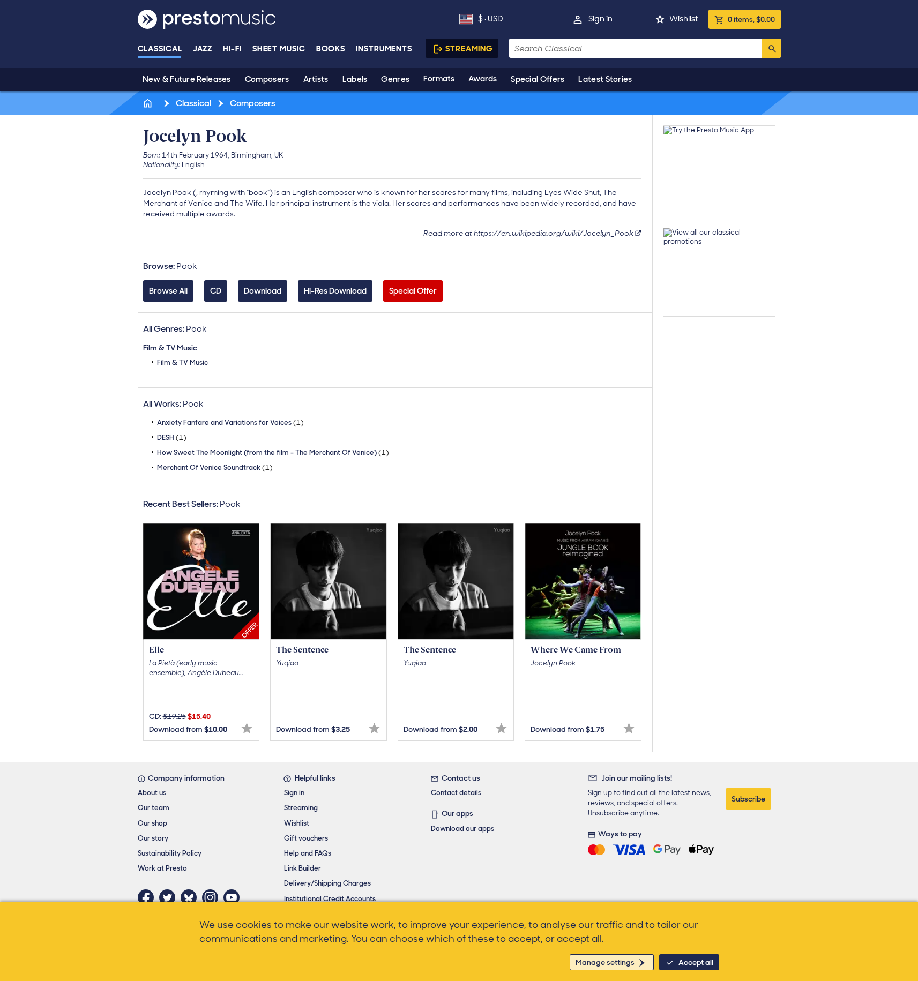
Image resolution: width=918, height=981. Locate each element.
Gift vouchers (306, 838)
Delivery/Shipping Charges (327, 883)
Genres (395, 79)
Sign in (600, 18)
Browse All (168, 291)
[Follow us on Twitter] (170, 897)
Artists (316, 79)
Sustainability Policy (169, 853)
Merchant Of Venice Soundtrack (215, 467)
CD (215, 291)
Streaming (469, 48)
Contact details (456, 792)
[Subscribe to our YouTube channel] (234, 897)
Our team (153, 807)
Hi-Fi (232, 48)
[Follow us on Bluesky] (191, 897)
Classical (160, 48)
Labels (355, 79)
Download (262, 291)
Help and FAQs (307, 853)
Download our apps (462, 828)
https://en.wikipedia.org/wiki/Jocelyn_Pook (553, 233)
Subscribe (748, 799)
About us (152, 792)
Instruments (384, 48)
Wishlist (683, 18)
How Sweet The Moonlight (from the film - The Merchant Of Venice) (273, 452)
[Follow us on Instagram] (212, 897)
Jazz (203, 48)
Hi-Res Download (335, 291)
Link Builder (302, 868)
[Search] (771, 48)
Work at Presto (162, 868)
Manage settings (605, 962)
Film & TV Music (182, 362)
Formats (438, 78)
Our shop (152, 823)
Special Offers (537, 79)
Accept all (695, 962)
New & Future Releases (187, 79)
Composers (267, 79)
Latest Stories (605, 79)
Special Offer (413, 291)
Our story (153, 838)
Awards (482, 78)
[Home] (149, 103)
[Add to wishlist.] (246, 728)
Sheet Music (278, 48)
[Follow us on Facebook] (148, 897)
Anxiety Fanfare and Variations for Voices (230, 422)
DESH (171, 437)
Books (331, 48)
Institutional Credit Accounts (330, 898)
